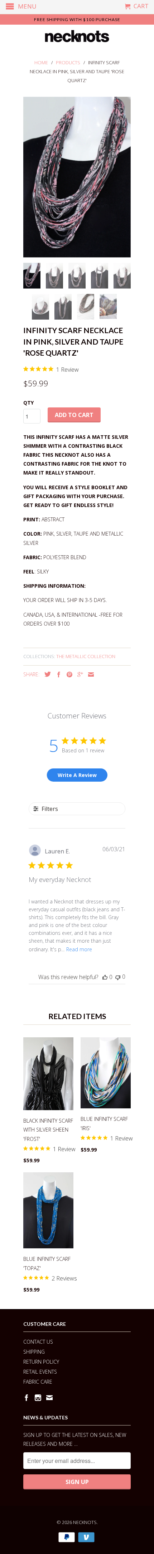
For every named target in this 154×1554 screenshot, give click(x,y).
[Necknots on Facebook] (26, 1397)
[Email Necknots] (49, 1397)
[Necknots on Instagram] (38, 1397)
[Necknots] (77, 36)
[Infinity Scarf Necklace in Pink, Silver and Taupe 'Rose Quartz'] (77, 177)
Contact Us (38, 1341)
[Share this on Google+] (78, 674)
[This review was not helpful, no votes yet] (117, 976)
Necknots (85, 1522)
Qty (28, 402)
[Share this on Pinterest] (67, 674)
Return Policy (41, 1361)
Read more (79, 949)
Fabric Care (37, 1381)
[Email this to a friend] (89, 674)
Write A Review (77, 775)
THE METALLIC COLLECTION (85, 656)
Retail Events (40, 1371)
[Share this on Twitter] (46, 674)
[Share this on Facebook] (57, 674)
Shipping (34, 1351)
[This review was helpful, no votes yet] (104, 977)
